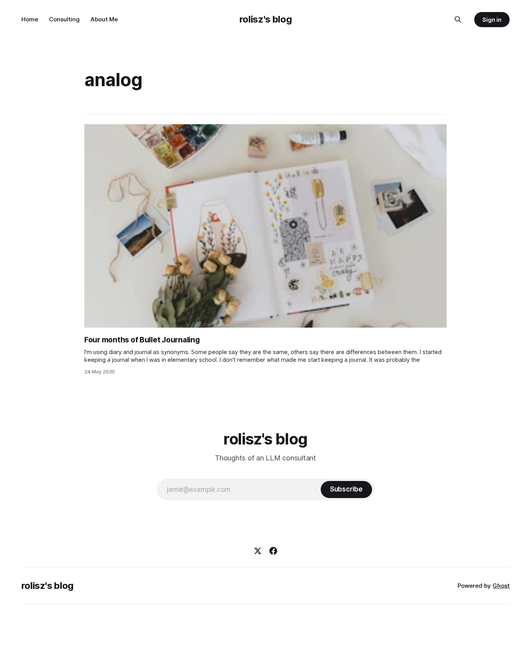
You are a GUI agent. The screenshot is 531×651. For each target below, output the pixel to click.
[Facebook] (273, 551)
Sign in (492, 19)
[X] (258, 551)
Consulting (64, 19)
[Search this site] (458, 19)
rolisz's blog (265, 19)
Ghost (501, 585)
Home (29, 19)
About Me (104, 19)
